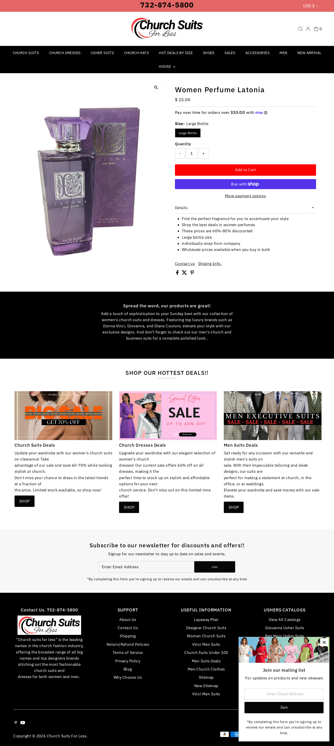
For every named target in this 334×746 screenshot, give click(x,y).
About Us (127, 619)
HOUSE (165, 66)
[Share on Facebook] (177, 273)
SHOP (24, 501)
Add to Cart (245, 169)
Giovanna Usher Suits (284, 627)
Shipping (128, 635)
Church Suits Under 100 (206, 652)
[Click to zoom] (156, 88)
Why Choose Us (128, 677)
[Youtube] (22, 722)
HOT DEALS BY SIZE (176, 52)
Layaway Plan (206, 619)
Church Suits (26, 52)
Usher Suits (102, 52)
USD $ (309, 5)
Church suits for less (67, 735)
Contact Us (128, 627)
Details (181, 207)
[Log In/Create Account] (308, 29)
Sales (229, 52)
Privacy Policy (127, 660)
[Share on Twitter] (185, 273)
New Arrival (309, 52)
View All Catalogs (284, 619)
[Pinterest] (15, 722)
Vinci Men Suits (206, 644)
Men (283, 52)
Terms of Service (128, 652)
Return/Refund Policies (128, 644)
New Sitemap (206, 685)
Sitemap (206, 677)
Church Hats (136, 52)
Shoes (208, 52)
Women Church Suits (206, 635)
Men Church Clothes (206, 669)
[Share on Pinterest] (192, 273)
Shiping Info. (210, 264)
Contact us (185, 264)
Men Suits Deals (206, 660)
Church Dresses (65, 52)
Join (214, 567)
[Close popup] (324, 642)
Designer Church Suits (206, 627)
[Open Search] (301, 29)
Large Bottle (188, 133)
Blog (128, 669)
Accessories (257, 52)
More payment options (245, 195)
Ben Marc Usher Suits (284, 635)
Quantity (183, 143)
